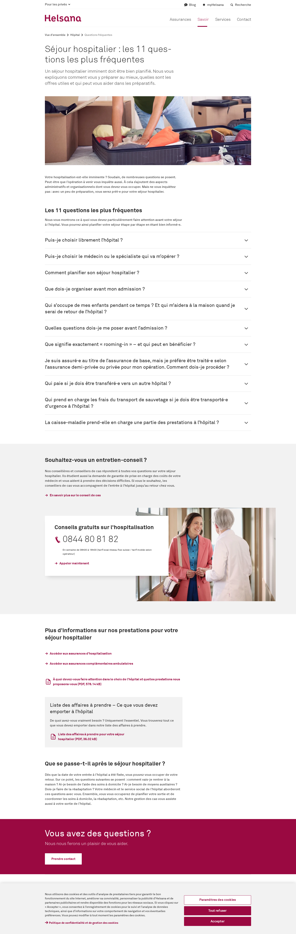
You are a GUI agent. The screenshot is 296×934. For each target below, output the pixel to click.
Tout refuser (217, 910)
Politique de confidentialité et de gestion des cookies (83, 923)
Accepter (218, 921)
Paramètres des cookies (217, 899)
